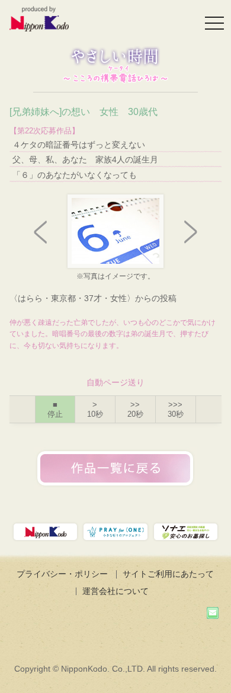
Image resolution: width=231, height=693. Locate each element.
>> (135, 409)
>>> (176, 409)
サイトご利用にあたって (168, 574)
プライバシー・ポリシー (62, 574)
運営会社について (115, 591)
